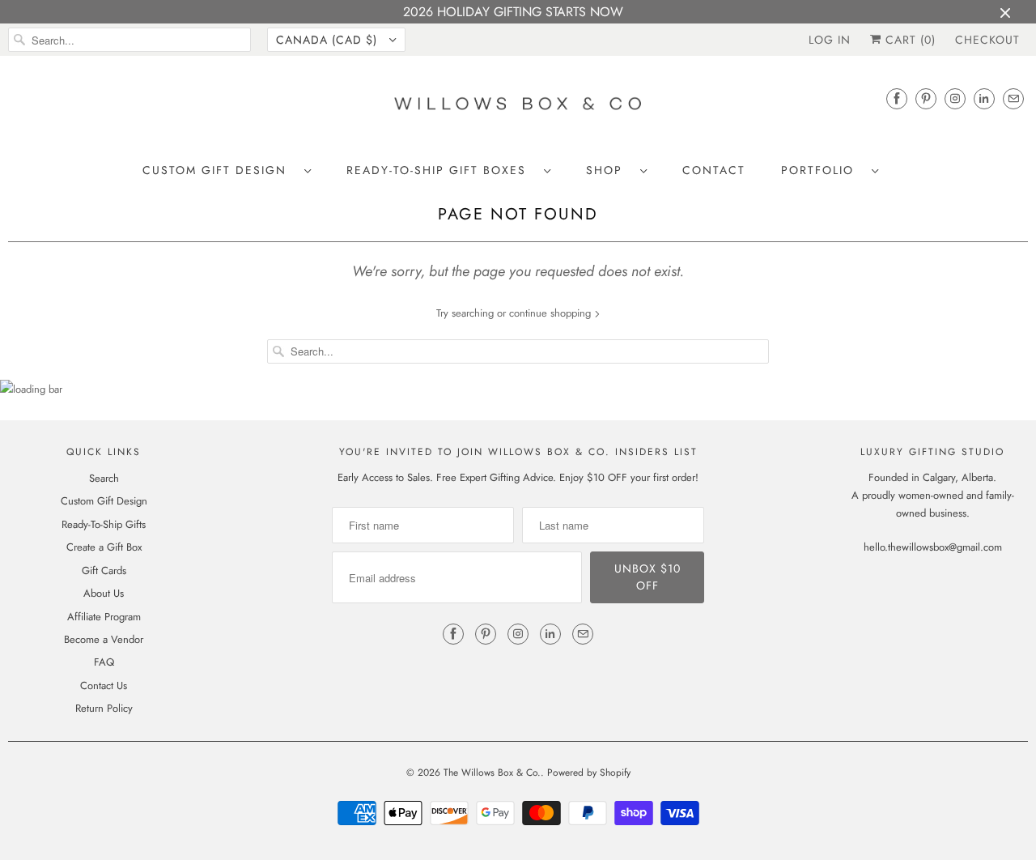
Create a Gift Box (104, 547)
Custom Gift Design (219, 170)
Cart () (908, 40)
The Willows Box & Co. (492, 772)
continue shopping (551, 313)
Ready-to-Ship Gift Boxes (441, 170)
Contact (713, 170)
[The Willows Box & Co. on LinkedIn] (984, 98)
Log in (830, 40)
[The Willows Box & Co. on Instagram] (955, 98)
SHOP (609, 170)
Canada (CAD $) (328, 40)
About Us (103, 593)
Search (104, 478)
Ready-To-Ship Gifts (104, 524)
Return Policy (104, 708)
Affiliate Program (104, 616)
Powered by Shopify (589, 772)
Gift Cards (104, 570)
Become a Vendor (103, 639)
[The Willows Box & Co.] (518, 108)
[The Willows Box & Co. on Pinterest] (925, 98)
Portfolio (822, 170)
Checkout (987, 40)
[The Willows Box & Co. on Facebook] (896, 98)
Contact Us (103, 685)
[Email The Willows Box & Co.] (1013, 98)
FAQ (104, 662)
